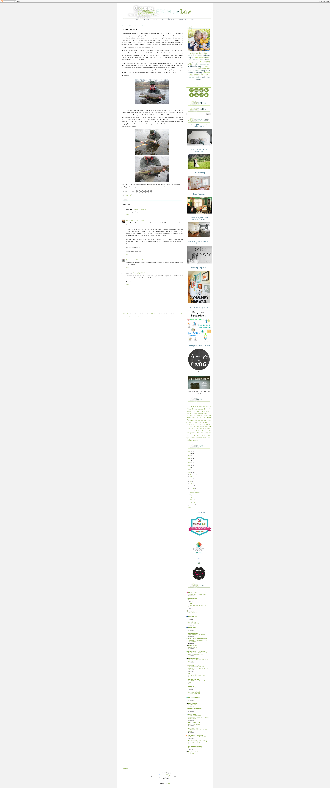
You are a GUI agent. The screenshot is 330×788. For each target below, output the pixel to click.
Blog (136, 19)
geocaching (199, 424)
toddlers (203, 438)
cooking (205, 422)
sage (203, 435)
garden (194, 424)
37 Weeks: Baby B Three (194, 693)
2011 (189, 465)
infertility (206, 426)
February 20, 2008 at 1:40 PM (136, 260)
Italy (194, 411)
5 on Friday (190, 406)
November (193, 474)
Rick (127, 220)
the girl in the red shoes (195, 708)
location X (189, 428)
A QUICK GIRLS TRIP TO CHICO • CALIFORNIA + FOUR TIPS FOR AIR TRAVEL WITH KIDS (198, 668)
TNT (204, 417)
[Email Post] (131, 194)
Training (209, 417)
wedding (195, 440)
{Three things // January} (194, 724)
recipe (188, 435)
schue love (191, 611)
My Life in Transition (194, 697)
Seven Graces (192, 627)
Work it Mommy (192, 622)
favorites (189, 424)
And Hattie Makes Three (195, 746)
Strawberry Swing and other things (198, 741)
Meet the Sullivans (193, 633)
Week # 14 (192, 495)
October (192, 476)
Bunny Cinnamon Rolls (194, 600)
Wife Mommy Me (193, 674)
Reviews (192, 19)
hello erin (191, 686)
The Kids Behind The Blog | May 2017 (197, 736)
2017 (189, 451)
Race (190, 415)
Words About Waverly (194, 692)
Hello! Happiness (193, 728)
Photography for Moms (201, 413)
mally (200, 428)
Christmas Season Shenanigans (196, 675)
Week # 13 (192, 499)
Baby (196, 406)
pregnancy (208, 433)
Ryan (131, 196)
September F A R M (193, 665)
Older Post (179, 313)
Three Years (191, 618)
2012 (189, 463)
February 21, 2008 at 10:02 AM (141, 273)
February (192, 488)
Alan (127, 260)
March (192, 486)
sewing (209, 435)
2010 (189, 467)
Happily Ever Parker (193, 752)
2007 (189, 508)
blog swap (204, 420)
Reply (127, 214)
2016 (189, 453)
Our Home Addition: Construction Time (197, 699)
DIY (207, 406)
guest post (189, 426)
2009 (189, 470)
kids (210, 426)
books (209, 420)
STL (197, 415)
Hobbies (200, 409)
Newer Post (125, 313)
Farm (209, 406)
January (192, 505)
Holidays (207, 409)
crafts (210, 422)
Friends (194, 409)
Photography (182, 19)
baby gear (197, 420)
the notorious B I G (192, 688)
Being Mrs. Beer (192, 616)
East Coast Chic (192, 645)
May (191, 481)
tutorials (209, 437)
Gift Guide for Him (192, 612)
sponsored (190, 437)
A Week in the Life (192, 710)
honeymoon (200, 426)
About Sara (145, 19)
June (191, 479)
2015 (189, 455)
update (189, 440)
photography (190, 433)
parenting (197, 430)
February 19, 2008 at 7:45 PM (136, 220)
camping (188, 422)
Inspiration (188, 411)
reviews (196, 435)
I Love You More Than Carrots (196, 651)
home (194, 426)
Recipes (154, 19)
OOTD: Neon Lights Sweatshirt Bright (197, 629)
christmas (194, 422)
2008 (189, 472)
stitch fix (198, 437)
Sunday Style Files (192, 647)
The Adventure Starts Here (195, 735)
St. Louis (199, 417)
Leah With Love (192, 598)
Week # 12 (192, 502)
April (191, 483)
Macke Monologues (193, 658)
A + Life (190, 604)
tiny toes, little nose (193, 679)
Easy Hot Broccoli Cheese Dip (195, 747)
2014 (189, 458)
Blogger (168, 783)
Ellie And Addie (192, 593)
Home (152, 313)
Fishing (128, 196)
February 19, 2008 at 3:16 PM (140, 209)
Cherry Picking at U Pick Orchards (196, 634)
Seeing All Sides (192, 703)
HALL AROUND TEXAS (194, 722)
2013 (189, 460)
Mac (198, 411)
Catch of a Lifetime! (194, 492)
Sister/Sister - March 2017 (194, 742)
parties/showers (206, 430)
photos (200, 432)
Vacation (190, 420)
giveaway (208, 424)
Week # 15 (192, 490)
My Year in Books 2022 (193, 623)
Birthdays (202, 406)
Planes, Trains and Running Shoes (197, 638)
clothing (200, 422)
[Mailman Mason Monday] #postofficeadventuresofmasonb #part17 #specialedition (198, 717)
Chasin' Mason (192, 714)
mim (204, 428)
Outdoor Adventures (167, 19)
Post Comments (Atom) (135, 317)
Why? (190, 497)
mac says (195, 428)
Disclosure (125, 768)
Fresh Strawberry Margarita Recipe (197, 594)
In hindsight (191, 753)
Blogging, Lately (192, 704)
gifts (204, 424)
